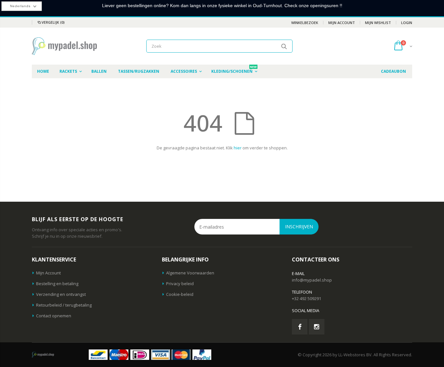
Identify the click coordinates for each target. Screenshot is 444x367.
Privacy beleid (180, 283)
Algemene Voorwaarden (190, 273)
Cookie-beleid (179, 294)
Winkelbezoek (304, 22)
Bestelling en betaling (57, 283)
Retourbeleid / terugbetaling (64, 305)
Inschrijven (299, 226)
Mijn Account (341, 22)
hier (238, 148)
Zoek (284, 46)
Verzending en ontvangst (61, 294)
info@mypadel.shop (312, 280)
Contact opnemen (53, 316)
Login (406, 22)
